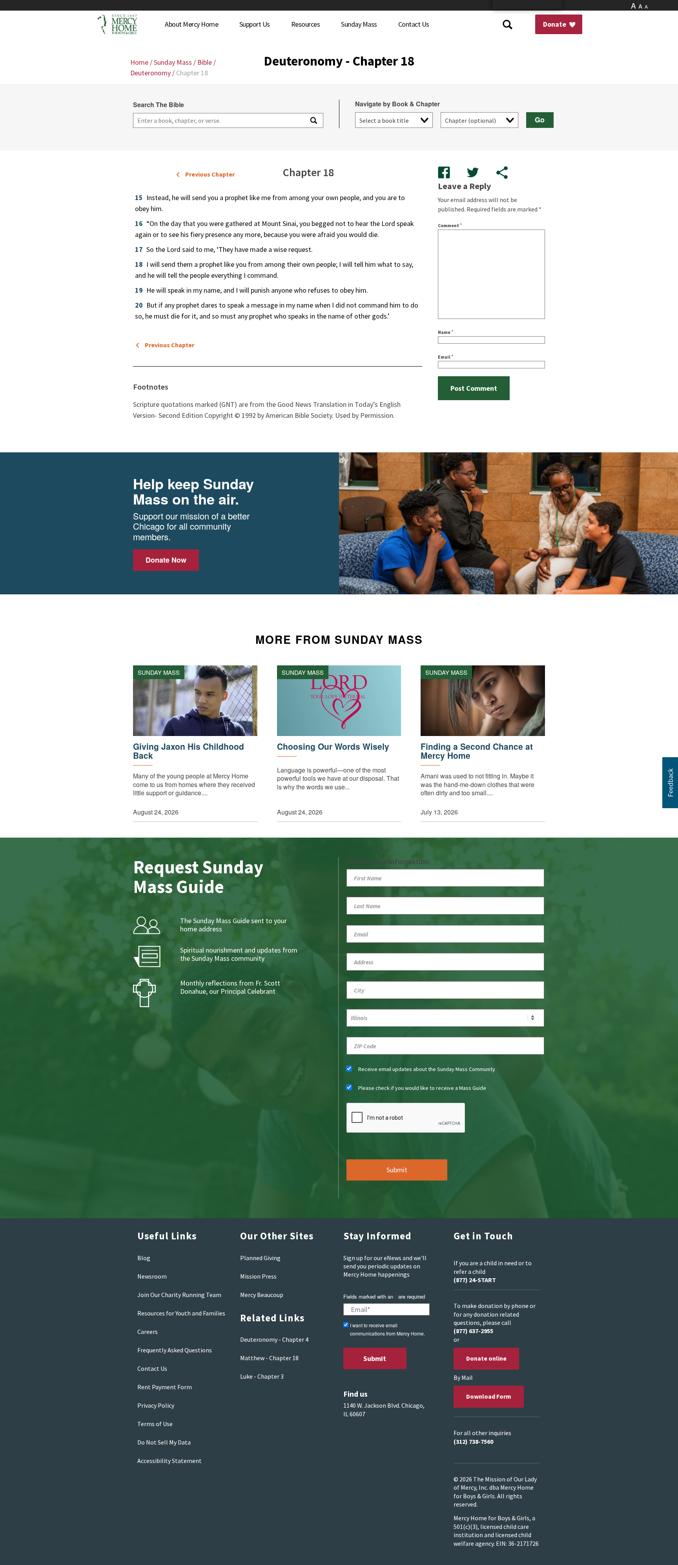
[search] (218, 120)
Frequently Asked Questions (174, 1350)
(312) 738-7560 (473, 1441)
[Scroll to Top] (654, 1549)
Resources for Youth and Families (181, 1313)
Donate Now (166, 560)
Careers (147, 1331)
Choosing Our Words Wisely (333, 746)
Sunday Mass (173, 62)
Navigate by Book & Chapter (397, 104)
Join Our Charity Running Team (179, 1295)
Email (445, 356)
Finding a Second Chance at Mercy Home (477, 751)
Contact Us (152, 1368)
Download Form (488, 1396)
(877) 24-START (475, 1280)
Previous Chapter (210, 174)
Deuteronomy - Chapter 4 (274, 1339)
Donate (555, 24)
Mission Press (258, 1276)
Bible (204, 62)
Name (445, 332)
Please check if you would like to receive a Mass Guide (422, 1087)
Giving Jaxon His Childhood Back (188, 751)
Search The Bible (158, 104)
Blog (143, 1258)
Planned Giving (260, 1258)
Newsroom (152, 1276)
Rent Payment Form (164, 1387)
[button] (670, 782)
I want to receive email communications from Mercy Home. (387, 1329)
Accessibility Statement (169, 1461)
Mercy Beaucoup (261, 1295)
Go (540, 120)
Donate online (486, 1358)
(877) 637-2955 (473, 1331)
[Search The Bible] (313, 120)
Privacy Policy (155, 1405)
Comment (450, 225)
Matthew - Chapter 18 (269, 1358)
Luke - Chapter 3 (262, 1376)
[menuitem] (191, 24)
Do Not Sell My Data (164, 1442)
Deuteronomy (150, 72)
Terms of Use (155, 1424)
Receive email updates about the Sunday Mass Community (426, 1069)
